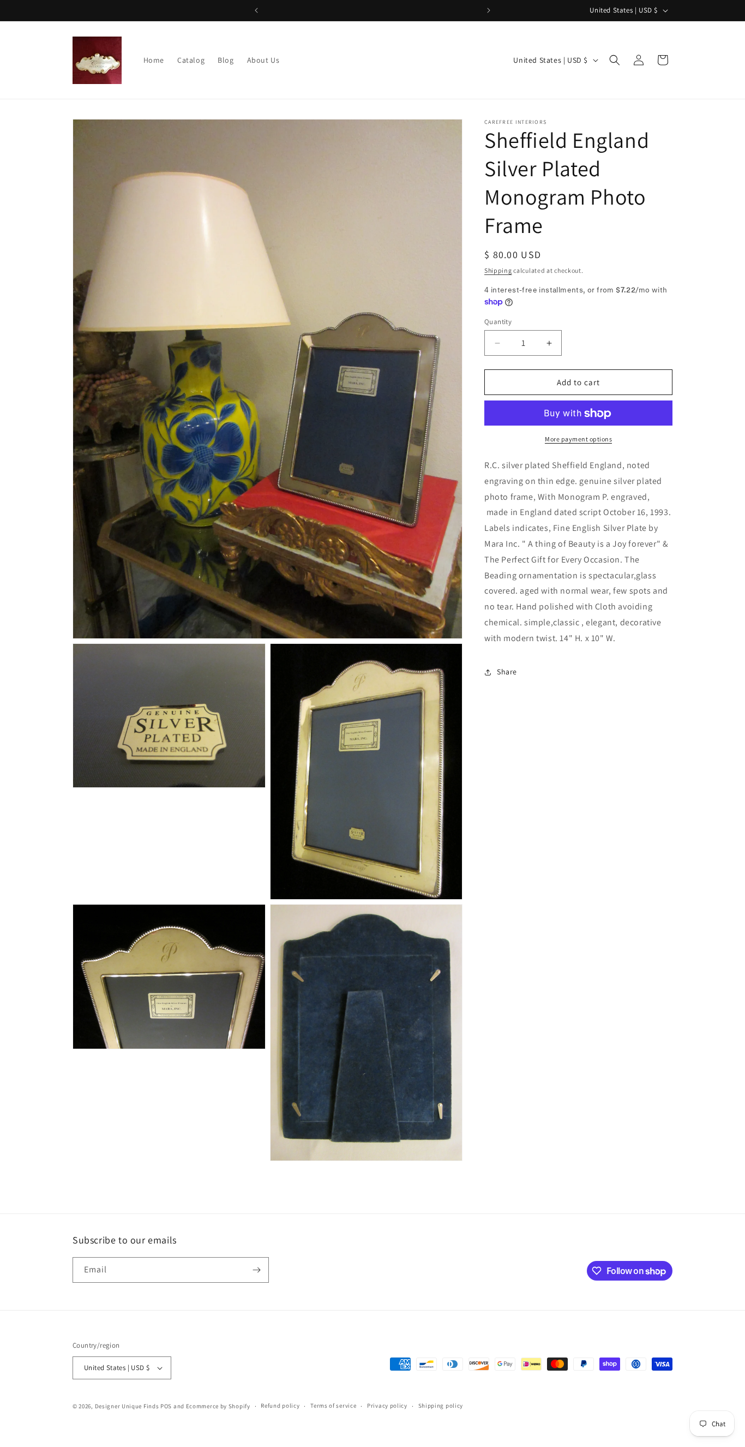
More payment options (578, 439)
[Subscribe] (256, 1270)
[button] (615, 60)
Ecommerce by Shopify (218, 1406)
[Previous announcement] (256, 10)
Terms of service (333, 1406)
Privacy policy (387, 1406)
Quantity (498, 321)
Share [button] (507, 672)
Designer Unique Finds (127, 1406)
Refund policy (280, 1406)
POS (166, 1406)
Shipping (498, 270)
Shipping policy (441, 1406)
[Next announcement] (489, 10)
